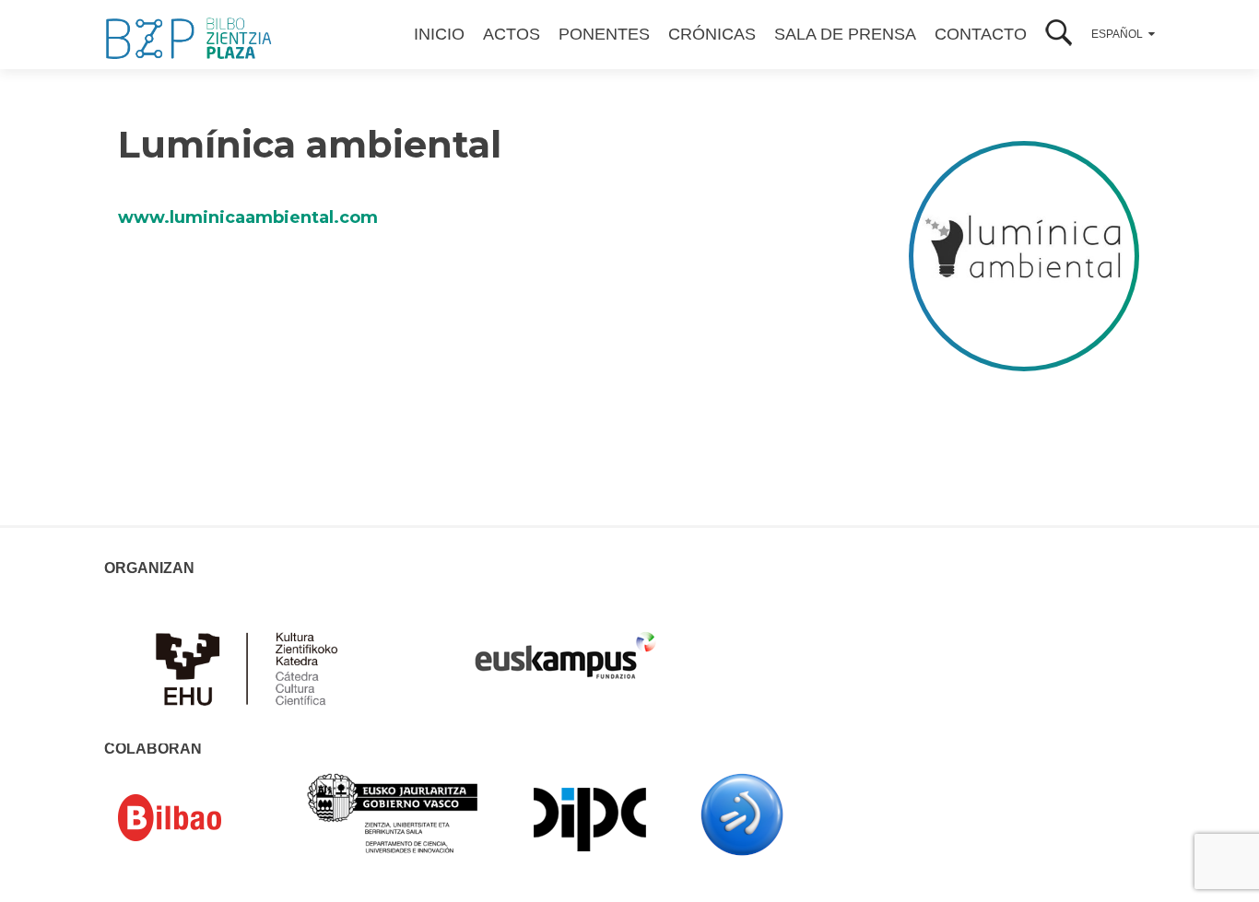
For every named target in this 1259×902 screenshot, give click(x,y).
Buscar (1059, 34)
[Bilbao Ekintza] (196, 818)
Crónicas (712, 34)
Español (1117, 34)
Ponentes (604, 34)
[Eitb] (741, 813)
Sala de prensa (845, 34)
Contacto (981, 34)
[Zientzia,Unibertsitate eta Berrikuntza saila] (393, 811)
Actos (511, 34)
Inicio (439, 34)
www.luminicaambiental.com (248, 217)
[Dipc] (590, 818)
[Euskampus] (565, 647)
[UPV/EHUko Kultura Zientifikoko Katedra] (252, 667)
